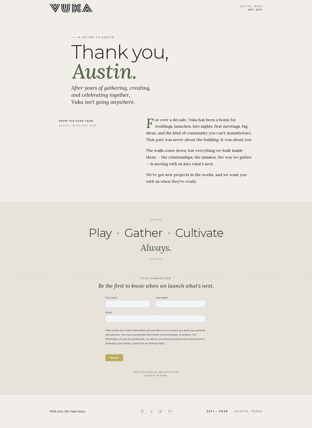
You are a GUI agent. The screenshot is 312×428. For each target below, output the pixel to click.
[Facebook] (151, 411)
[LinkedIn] (160, 411)
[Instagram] (142, 411)
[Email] (169, 411)
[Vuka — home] (71, 8)
